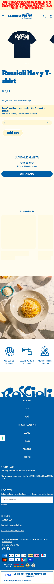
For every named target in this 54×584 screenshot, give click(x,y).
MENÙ (27, 416)
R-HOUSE (27, 457)
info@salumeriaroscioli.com (11, 525)
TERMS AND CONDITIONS (27, 424)
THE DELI (27, 440)
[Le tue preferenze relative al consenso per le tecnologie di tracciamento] (2, 438)
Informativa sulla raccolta (17, 580)
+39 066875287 (6, 519)
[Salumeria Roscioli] (27, 16)
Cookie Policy (15, 545)
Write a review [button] (27, 173)
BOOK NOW (14, 16)
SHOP (27, 408)
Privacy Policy (6, 545)
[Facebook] (8, 548)
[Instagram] (4, 548)
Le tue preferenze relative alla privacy (30, 574)
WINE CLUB (27, 448)
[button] (12, 132)
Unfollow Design (7, 541)
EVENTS (27, 432)
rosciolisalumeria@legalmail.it (12, 530)
